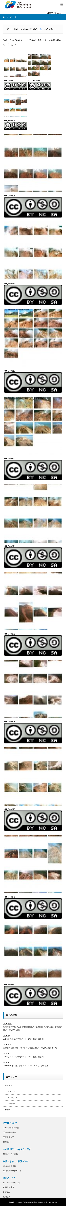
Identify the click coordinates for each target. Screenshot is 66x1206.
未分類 (7, 1109)
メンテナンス (13, 1097)
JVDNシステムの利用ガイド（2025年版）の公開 (23, 1039)
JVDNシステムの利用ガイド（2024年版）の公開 (23, 1057)
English (58, 13)
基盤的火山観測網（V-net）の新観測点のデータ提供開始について (30, 1048)
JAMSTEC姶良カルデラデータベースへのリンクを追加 (26, 1066)
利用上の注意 (8, 1187)
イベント (11, 1091)
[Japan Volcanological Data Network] (18, 4)
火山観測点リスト (10, 1166)
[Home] (4, 17)
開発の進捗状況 (9, 1132)
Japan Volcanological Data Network (30, 1202)
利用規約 (6, 1197)
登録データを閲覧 (10, 1154)
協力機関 (6, 1142)
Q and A (6, 1192)
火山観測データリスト (12, 1171)
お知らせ (8, 1085)
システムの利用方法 (11, 1183)
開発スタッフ (8, 1137)
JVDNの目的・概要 (11, 1128)
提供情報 (11, 1103)
